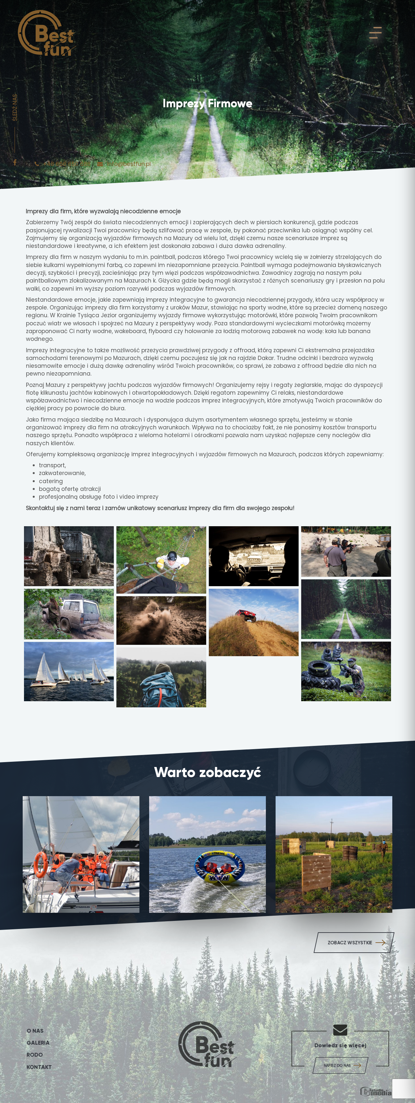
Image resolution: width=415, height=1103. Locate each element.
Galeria (38, 1042)
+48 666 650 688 (67, 164)
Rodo (35, 1054)
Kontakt (39, 1067)
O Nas (35, 1031)
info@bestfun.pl (128, 164)
